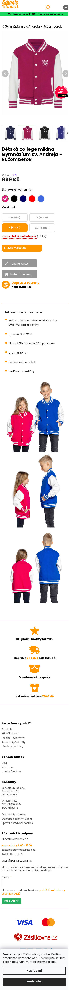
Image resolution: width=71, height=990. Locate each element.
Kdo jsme (7, 767)
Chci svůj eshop (11, 771)
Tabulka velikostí (20, 263)
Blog (4, 763)
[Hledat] (47, 7)
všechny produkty (12, 746)
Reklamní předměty (14, 742)
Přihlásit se (11, 901)
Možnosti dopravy (21, 274)
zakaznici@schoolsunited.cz (18, 849)
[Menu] (65, 7)
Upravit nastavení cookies (17, 823)
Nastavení (34, 971)
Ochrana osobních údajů (17, 818)
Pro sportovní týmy (13, 738)
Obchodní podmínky (14, 814)
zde (53, 962)
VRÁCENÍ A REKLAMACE (15, 839)
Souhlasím (34, 981)
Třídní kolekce (10, 733)
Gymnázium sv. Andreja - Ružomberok (33, 26)
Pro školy (7, 729)
